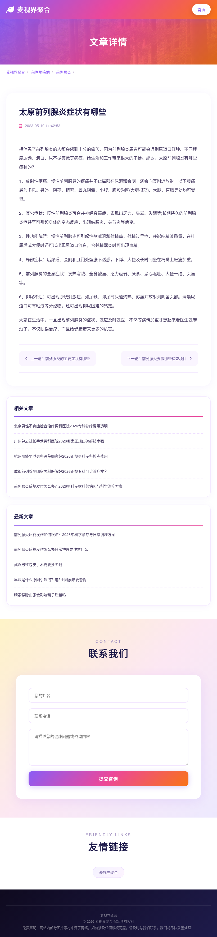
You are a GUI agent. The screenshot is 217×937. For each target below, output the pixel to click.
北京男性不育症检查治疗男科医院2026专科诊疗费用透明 (61, 425)
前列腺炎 (63, 72)
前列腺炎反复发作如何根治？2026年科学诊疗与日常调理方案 (64, 534)
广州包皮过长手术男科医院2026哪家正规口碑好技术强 (59, 441)
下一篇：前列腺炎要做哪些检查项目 (157, 358)
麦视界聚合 (33, 9)
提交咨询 (108, 779)
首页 (201, 9)
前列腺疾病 (40, 72)
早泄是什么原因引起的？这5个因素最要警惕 (50, 579)
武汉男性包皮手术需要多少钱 (38, 564)
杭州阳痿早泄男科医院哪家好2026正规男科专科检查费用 (61, 456)
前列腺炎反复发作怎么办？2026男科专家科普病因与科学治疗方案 (68, 486)
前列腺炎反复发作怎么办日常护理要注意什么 (51, 549)
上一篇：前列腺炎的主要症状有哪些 (60, 358)
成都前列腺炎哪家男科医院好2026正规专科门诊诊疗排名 (61, 471)
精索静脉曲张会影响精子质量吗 (40, 594)
